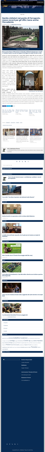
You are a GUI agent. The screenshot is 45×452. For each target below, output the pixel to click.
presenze (17, 122)
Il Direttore (6, 325)
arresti (7, 338)
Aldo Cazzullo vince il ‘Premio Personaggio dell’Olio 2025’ (17, 255)
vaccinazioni (5, 349)
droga (10, 342)
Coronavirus (20, 340)
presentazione (21, 344)
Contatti (5, 331)
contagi (12, 340)
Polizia (8, 344)
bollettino (16, 338)
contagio (16, 340)
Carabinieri (23, 338)
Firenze (18, 342)
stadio (29, 347)
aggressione (4, 338)
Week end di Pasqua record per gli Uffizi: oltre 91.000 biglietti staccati (22, 111)
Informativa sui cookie (24, 4)
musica (33, 342)
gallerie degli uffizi (25, 342)
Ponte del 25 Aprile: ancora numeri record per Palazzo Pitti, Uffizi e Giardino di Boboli (8, 111)
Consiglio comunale (5, 340)
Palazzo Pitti (13, 122)
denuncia (7, 342)
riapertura (35, 344)
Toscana (34, 347)
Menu (23, 14)
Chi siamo (6, 322)
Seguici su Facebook (7, 168)
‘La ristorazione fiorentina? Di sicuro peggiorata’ (15, 315)
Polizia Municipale (14, 344)
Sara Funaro (14, 347)
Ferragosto (8, 122)
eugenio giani (14, 342)
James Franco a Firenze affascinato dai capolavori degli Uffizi (9, 138)
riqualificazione (5, 347)
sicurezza (18, 347)
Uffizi (21, 122)
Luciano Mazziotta (25, 362)
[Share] (12, 106)
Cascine (29, 338)
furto (21, 342)
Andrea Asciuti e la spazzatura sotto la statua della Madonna (18, 216)
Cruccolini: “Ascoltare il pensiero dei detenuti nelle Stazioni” (18, 197)
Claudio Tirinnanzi (25, 368)
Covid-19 (27, 341)
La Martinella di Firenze (22, 6)
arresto (11, 338)
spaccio (26, 347)
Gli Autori (5, 328)
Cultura (31, 340)
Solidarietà (22, 347)
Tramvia (38, 347)
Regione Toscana (28, 344)
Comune (38, 338)
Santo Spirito (10, 347)
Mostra (31, 342)
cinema (36, 338)
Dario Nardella (38, 340)
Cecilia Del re (32, 338)
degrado (3, 342)
